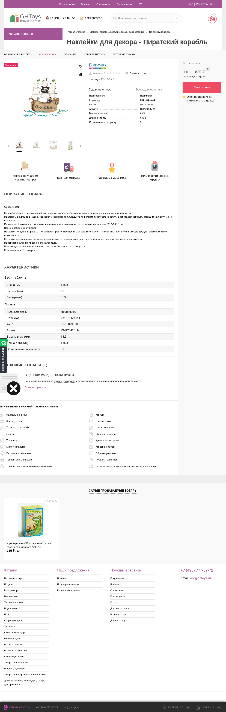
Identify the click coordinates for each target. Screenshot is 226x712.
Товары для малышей (19, 459)
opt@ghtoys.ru (94, 17)
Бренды (85, 4)
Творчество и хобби (17, 427)
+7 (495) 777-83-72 (47, 707)
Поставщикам (125, 4)
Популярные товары (68, 584)
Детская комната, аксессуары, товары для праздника (126, 466)
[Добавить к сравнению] (81, 74)
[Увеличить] (44, 97)
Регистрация (204, 4)
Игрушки (100, 414)
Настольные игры (16, 414)
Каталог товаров (20, 34)
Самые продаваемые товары (113, 490)
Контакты (115, 602)
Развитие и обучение (18, 453)
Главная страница (35, 387)
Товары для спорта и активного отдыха (29, 466)
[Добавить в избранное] (81, 66)
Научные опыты (105, 427)
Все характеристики (149, 89)
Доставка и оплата (120, 608)
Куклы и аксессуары (107, 440)
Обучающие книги (106, 453)
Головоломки (103, 421)
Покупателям (67, 4)
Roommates (146, 95)
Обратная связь (20, 707)
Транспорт (12, 440)
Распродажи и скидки (68, 590)
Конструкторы (14, 421)
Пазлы (10, 434)
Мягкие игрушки (15, 446)
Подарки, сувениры (107, 459)
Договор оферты (119, 620)
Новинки (61, 578)
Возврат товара (118, 614)
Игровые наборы (105, 446)
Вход (190, 4)
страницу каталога (64, 381)
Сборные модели (106, 434)
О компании (103, 4)
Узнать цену (202, 87)
